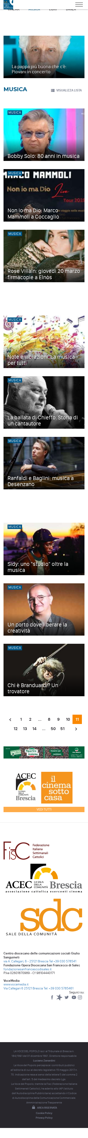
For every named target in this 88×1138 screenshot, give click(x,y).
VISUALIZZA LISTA (69, 90)
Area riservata (47, 1107)
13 (25, 728)
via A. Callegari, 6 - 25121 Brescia (26, 961)
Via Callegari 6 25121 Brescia (23, 988)
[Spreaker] (59, 1000)
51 (62, 728)
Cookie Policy (44, 1113)
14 (34, 728)
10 (68, 719)
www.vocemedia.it (16, 984)
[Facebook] (52, 1000)
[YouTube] (74, 1000)
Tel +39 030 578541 (62, 961)
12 (16, 728)
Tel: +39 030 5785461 (58, 988)
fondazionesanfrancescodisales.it (28, 969)
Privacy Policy (44, 1117)
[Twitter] (67, 1000)
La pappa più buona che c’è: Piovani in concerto (39, 69)
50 (53, 728)
